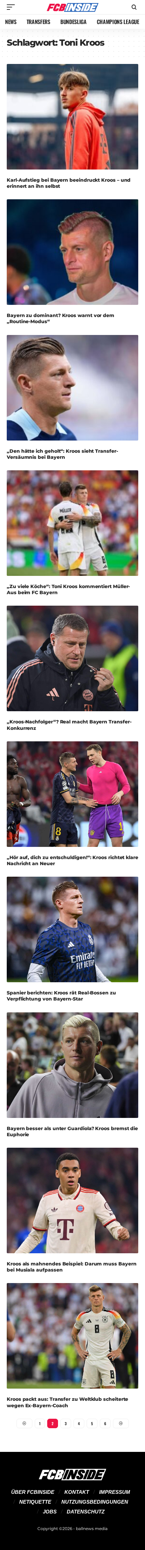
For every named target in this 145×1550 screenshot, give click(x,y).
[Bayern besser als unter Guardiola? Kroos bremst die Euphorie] (72, 1065)
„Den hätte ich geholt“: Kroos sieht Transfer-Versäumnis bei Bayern (62, 454)
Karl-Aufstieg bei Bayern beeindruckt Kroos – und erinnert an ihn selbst (68, 183)
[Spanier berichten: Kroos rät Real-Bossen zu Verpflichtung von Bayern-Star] (72, 929)
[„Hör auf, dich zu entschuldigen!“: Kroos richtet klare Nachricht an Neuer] (72, 794)
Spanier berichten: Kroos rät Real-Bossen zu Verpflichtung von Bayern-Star (61, 996)
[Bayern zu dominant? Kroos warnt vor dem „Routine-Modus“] (72, 252)
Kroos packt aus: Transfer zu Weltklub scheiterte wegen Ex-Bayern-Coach (67, 1402)
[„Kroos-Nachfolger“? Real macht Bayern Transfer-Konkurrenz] (72, 658)
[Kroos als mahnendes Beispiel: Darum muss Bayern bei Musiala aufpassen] (72, 1200)
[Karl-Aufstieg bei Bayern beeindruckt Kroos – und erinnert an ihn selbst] (72, 117)
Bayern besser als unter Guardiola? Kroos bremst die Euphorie (72, 1131)
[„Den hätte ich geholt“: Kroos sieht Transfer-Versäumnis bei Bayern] (72, 388)
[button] (12, 7)
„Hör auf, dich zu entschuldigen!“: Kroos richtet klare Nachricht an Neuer (72, 860)
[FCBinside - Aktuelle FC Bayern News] (72, 7)
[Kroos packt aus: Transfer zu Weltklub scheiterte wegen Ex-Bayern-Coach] (72, 1336)
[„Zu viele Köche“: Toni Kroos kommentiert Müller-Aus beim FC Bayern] (72, 523)
